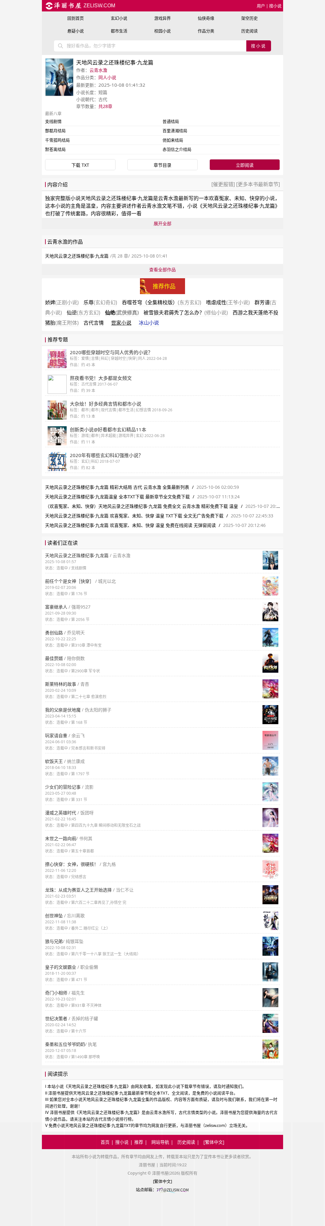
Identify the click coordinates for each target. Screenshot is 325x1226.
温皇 (91, 205)
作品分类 (206, 31)
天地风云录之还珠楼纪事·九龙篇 (117, 198)
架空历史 (249, 18)
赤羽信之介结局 (176, 149)
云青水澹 (98, 70)
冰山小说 (149, 322)
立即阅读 (245, 165)
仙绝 (122, 312)
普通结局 (170, 121)
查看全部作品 (162, 269)
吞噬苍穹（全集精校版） (161, 302)
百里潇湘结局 (174, 130)
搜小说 (275, 6)
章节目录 (162, 165)
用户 (261, 6)
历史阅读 (249, 31)
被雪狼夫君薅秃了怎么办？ (185, 312)
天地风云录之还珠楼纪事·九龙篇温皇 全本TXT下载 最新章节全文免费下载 (117, 497)
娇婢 (62, 302)
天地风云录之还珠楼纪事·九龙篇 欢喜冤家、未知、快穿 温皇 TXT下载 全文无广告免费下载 (134, 516)
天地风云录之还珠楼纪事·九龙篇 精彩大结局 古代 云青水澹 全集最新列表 (117, 487)
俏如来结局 (172, 140)
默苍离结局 (55, 149)
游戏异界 (162, 18)
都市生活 (119, 31)
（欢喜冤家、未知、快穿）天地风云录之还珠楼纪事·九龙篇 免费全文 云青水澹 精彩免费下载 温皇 (141, 506)
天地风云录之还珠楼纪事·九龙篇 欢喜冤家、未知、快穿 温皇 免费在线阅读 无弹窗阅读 (130, 525)
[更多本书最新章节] (257, 184)
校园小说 (162, 31)
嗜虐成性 (228, 302)
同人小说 (107, 77)
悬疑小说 (75, 31)
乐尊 (100, 302)
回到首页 (75, 18)
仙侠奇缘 (206, 18)
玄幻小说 (119, 18)
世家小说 (121, 322)
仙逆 (83, 312)
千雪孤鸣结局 (57, 140)
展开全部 (162, 223)
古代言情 (93, 322)
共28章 (105, 106)
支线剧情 (53, 121)
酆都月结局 (55, 130)
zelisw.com (98, 5)
